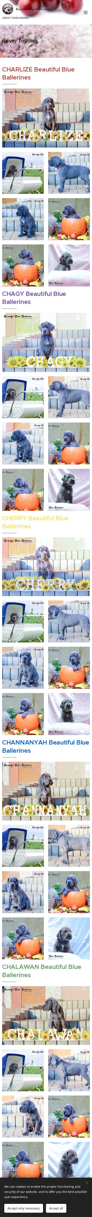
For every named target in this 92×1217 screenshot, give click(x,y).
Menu (85, 12)
